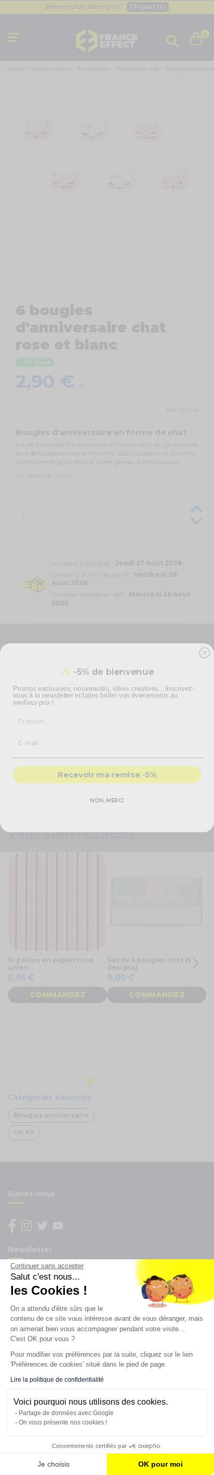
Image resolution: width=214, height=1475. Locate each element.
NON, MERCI (107, 800)
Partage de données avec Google (66, 1413)
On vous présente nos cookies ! (63, 1422)
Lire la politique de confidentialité (57, 1379)
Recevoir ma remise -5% (107, 774)
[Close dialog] (204, 652)
